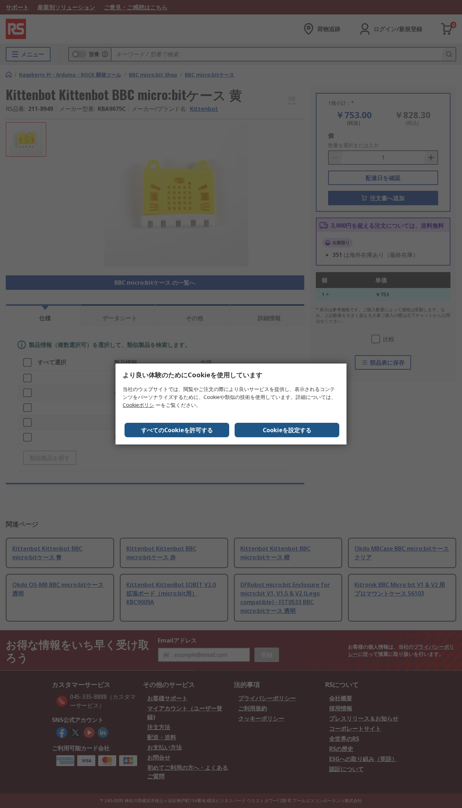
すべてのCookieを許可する (177, 430)
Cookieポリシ (138, 404)
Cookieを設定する (287, 430)
